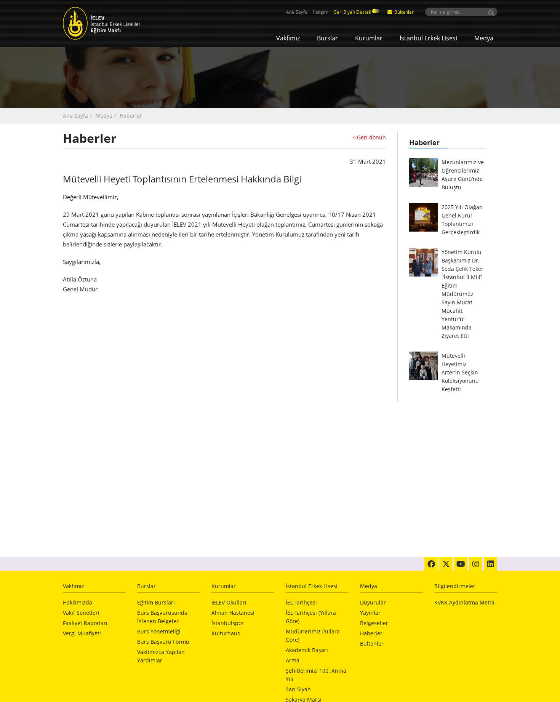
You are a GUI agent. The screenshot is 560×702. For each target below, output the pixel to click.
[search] (461, 12)
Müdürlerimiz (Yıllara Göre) (313, 635)
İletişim (320, 12)
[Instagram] (475, 564)
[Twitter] (446, 564)
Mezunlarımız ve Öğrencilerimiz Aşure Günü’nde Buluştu (463, 174)
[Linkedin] (490, 564)
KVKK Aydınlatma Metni (464, 602)
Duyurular (373, 602)
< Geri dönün (369, 137)
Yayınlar (370, 612)
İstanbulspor (227, 623)
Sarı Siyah (298, 689)
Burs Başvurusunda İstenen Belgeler (162, 617)
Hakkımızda (77, 602)
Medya (483, 38)
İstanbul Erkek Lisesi (428, 38)
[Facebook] (431, 564)
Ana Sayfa (296, 12)
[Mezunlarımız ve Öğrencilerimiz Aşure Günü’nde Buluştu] (423, 172)
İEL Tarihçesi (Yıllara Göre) (311, 617)
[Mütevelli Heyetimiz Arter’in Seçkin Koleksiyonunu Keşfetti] (423, 366)
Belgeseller (374, 623)
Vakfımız (288, 38)
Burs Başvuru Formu (163, 641)
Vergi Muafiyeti (82, 633)
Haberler (371, 633)
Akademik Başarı (307, 650)
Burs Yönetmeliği (159, 631)
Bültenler (403, 12)
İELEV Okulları (228, 602)
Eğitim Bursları (156, 602)
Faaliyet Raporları (85, 623)
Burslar (327, 38)
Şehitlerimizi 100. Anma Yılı (316, 675)
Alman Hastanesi (232, 612)
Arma (292, 660)
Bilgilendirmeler (454, 586)
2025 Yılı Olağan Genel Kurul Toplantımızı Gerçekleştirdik (462, 219)
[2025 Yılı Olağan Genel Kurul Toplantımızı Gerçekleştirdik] (423, 217)
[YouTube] (460, 564)
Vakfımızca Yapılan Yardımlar (161, 656)
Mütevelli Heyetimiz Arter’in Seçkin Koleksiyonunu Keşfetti (460, 372)
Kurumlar (368, 38)
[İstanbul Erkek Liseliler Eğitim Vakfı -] (113, 23)
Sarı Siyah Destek (353, 12)
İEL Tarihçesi (301, 602)
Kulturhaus (225, 633)
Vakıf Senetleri (81, 612)
